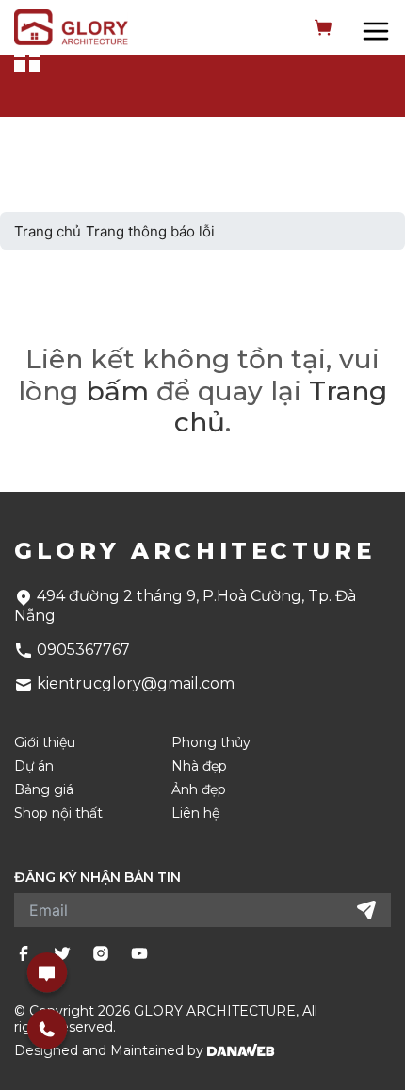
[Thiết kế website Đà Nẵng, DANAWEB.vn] (241, 1050)
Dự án (34, 766)
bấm (117, 391)
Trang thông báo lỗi (150, 231)
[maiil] (47, 972)
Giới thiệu (44, 743)
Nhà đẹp (199, 766)
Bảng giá (43, 790)
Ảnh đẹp (198, 790)
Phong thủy (211, 743)
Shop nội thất (58, 813)
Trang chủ (47, 231)
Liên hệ (195, 813)
